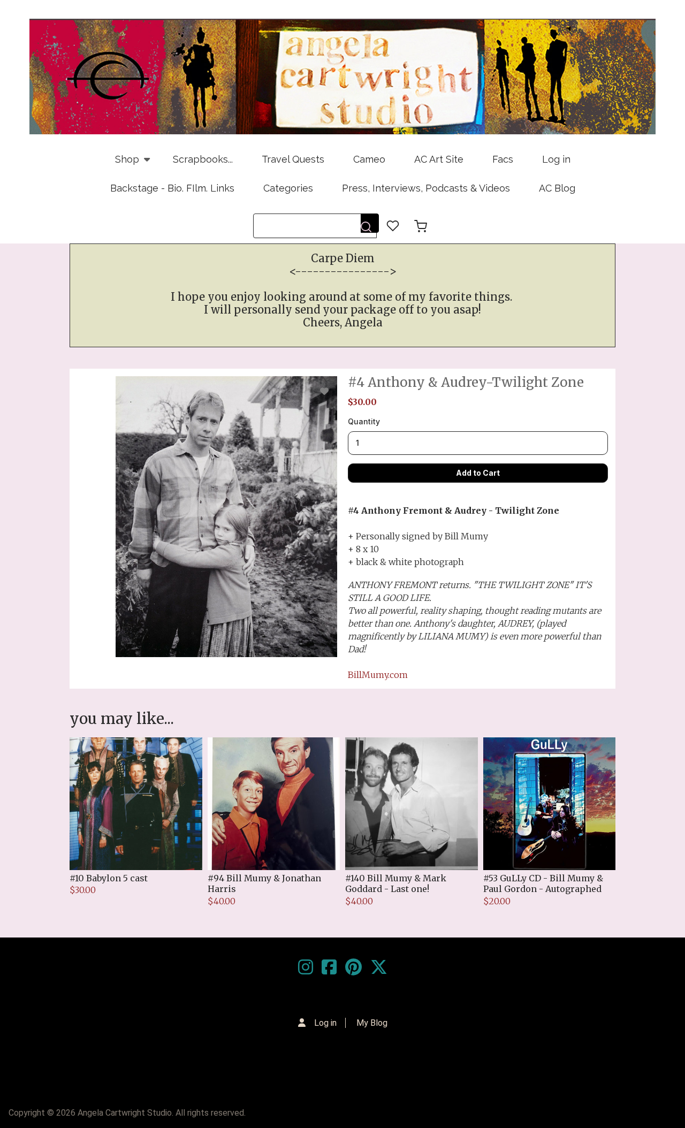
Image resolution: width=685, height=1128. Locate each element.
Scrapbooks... (203, 159)
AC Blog (557, 188)
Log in (556, 159)
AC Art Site (438, 159)
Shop (120, 164)
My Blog (371, 1023)
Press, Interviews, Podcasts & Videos (426, 188)
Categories (288, 188)
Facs (502, 159)
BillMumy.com (378, 674)
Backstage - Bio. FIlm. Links (172, 188)
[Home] (342, 76)
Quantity (364, 421)
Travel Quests (293, 159)
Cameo (369, 159)
